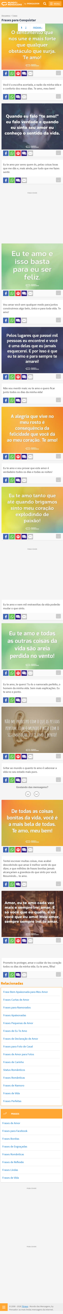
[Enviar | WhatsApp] (12, 73)
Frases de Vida (11, 1093)
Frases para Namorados (17, 1007)
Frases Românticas (14, 1077)
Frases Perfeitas (12, 1101)
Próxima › (37, 27)
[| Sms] (24, 73)
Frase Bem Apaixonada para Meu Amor (25, 992)
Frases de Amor (11, 1123)
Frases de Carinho (13, 1062)
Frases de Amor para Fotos (18, 1054)
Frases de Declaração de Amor (20, 1038)
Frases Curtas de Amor (16, 999)
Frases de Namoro (13, 1085)
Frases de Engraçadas (14, 1146)
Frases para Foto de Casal (18, 1046)
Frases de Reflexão (13, 1162)
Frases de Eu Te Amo (15, 1031)
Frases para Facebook (14, 1131)
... (58, 72)
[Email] (30, 73)
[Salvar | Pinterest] (18, 73)
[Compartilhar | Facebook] (6, 73)
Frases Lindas (10, 1170)
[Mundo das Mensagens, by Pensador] (16, 4)
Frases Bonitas (10, 1138)
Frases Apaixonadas (14, 1015)
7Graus (25, 1306)
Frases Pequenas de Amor (18, 1023)
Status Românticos (14, 1070)
